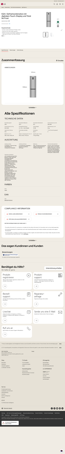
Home (3, 7)
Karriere (44, 375)
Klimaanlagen (46, 362)
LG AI (3, 400)
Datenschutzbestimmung (28, 413)
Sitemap (3, 413)
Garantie (3, 394)
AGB (2, 415)
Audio (23, 365)
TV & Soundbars (25, 362)
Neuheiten (4, 364)
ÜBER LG (45, 372)
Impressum (7, 415)
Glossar (3, 397)
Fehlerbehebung (5, 392)
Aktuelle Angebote (5, 365)
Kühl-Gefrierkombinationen (16, 7)
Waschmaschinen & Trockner (28, 372)
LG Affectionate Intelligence (8, 402)
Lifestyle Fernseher (26, 364)
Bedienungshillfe (14, 415)
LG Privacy (26, 234)
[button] (54, 4)
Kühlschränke (7, 7)
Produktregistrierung (6, 389)
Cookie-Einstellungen (48, 413)
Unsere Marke (46, 374)
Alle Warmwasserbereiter (48, 365)
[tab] (5, 50)
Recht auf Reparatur (6, 395)
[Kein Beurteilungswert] (5, 24)
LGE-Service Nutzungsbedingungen (14, 413)
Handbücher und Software (7, 390)
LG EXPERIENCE (47, 368)
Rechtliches (57, 413)
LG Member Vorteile (6, 367)
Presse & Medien (46, 377)
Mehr (3, 35)
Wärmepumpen (46, 364)
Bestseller (4, 362)
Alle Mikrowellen (25, 374)
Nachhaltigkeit (46, 379)
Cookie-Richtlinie (39, 413)
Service (3, 387)
